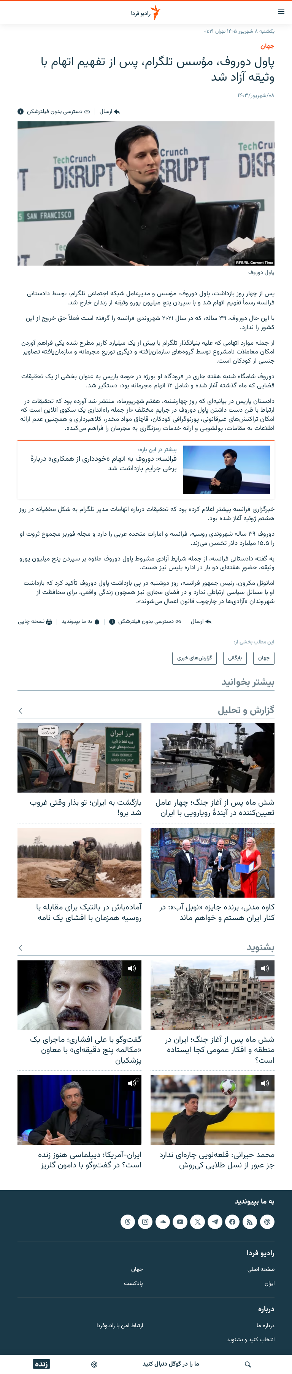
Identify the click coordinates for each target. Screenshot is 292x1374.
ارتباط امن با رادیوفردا (120, 1326)
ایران (270, 1284)
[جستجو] (247, 1364)
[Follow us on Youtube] (180, 1222)
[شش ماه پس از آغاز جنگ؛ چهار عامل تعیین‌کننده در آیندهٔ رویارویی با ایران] (213, 758)
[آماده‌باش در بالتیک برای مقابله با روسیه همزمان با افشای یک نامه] (79, 863)
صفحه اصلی (261, 1270)
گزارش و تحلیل (246, 711)
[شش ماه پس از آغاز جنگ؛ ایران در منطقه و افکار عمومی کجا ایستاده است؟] (213, 995)
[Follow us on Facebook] (232, 1222)
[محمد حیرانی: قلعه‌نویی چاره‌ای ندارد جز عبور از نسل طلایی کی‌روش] (213, 1110)
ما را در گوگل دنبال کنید (171, 1364)
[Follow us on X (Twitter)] (197, 1222)
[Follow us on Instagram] (145, 1222)
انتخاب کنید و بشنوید (251, 1340)
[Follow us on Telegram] (215, 1222)
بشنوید (261, 948)
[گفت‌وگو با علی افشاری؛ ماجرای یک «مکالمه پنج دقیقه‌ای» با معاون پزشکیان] (79, 995)
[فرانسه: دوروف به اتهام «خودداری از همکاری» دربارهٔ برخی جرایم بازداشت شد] (226, 470)
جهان (267, 46)
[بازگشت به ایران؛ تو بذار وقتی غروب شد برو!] (79, 758)
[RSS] (250, 1222)
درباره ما (266, 1326)
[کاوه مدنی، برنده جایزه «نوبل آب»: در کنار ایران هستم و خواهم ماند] (213, 863)
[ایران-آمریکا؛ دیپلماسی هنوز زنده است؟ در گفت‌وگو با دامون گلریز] (79, 1110)
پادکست (133, 1284)
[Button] (110, 111)
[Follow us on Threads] (128, 1222)
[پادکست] (94, 1364)
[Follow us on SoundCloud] (163, 1222)
